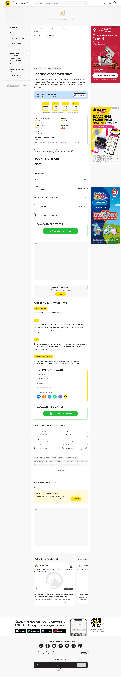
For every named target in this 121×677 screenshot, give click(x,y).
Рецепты (13, 27)
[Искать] (86, 3)
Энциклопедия (16, 49)
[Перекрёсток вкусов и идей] (27, 59)
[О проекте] (27, 75)
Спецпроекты (15, 33)
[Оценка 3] (44, 387)
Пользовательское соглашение (73, 651)
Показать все (60, 470)
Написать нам (61, 659)
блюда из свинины (55, 461)
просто (60, 458)
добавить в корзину (63, 231)
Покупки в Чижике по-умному (17, 65)
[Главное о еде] (27, 43)
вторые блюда (45, 458)
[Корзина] (104, 3)
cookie (75, 665)
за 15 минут (52, 465)
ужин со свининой (40, 465)
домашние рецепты (40, 461)
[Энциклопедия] (27, 49)
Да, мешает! (60, 294)
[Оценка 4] (47, 387)
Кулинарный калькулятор (43, 151)
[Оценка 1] (38, 387)
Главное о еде (15, 43)
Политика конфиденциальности (54, 651)
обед (54, 458)
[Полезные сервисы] (27, 38)
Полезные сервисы (17, 38)
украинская (38, 133)
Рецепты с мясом (71, 458)
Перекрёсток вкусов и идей (15, 59)
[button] (33, 437)
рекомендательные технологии (61, 665)
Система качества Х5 (17, 70)
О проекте (14, 75)
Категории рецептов (72, 653)
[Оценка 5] (50, 387)
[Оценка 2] (41, 387)
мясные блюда (68, 461)
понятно (81, 665)
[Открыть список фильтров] (80, 3)
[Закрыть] (88, 651)
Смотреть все (83, 559)
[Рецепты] (27, 27)
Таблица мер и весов (63, 151)
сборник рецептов (82, 461)
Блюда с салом (63, 465)
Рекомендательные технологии (56, 653)
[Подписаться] (71, 566)
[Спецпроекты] (27, 33)
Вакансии (45, 653)
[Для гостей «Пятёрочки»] (27, 54)
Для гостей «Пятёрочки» (15, 54)
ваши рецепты (75, 465)
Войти (76, 498)
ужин (36, 458)
